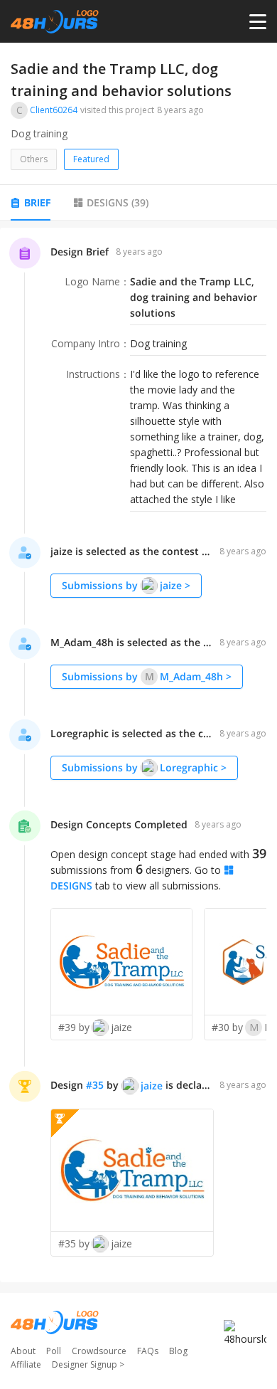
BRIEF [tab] (37, 202)
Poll (53, 1351)
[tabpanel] (138, 755)
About (23, 1351)
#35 (95, 1085)
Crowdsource (99, 1351)
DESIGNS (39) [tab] (117, 202)
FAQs (147, 1351)
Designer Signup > (88, 1364)
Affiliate (26, 1364)
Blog (178, 1351)
